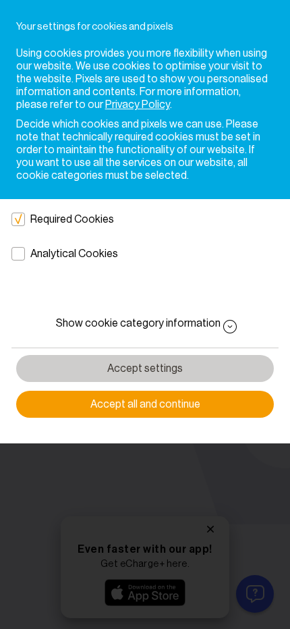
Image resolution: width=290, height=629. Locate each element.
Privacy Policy (137, 104)
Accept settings (145, 368)
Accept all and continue (145, 404)
